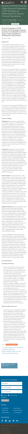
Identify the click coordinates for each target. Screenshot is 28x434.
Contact (3, 405)
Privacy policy (4, 429)
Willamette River (6, 349)
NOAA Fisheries (9, 347)
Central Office (5, 408)
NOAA (13, 349)
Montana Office (5, 412)
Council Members (18, 412)
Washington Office (18, 410)
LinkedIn (10, 421)
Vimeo (13, 421)
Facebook (2, 421)
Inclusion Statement (5, 433)
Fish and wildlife (12, 344)
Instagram (6, 421)
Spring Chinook (18, 347)
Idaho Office (5, 410)
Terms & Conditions (5, 431)
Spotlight (4, 395)
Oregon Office (17, 408)
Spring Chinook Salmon (9, 351)
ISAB (17, 351)
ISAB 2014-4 (21, 88)
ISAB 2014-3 (10, 84)
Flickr (17, 421)
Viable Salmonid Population (10, 353)
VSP (20, 351)
